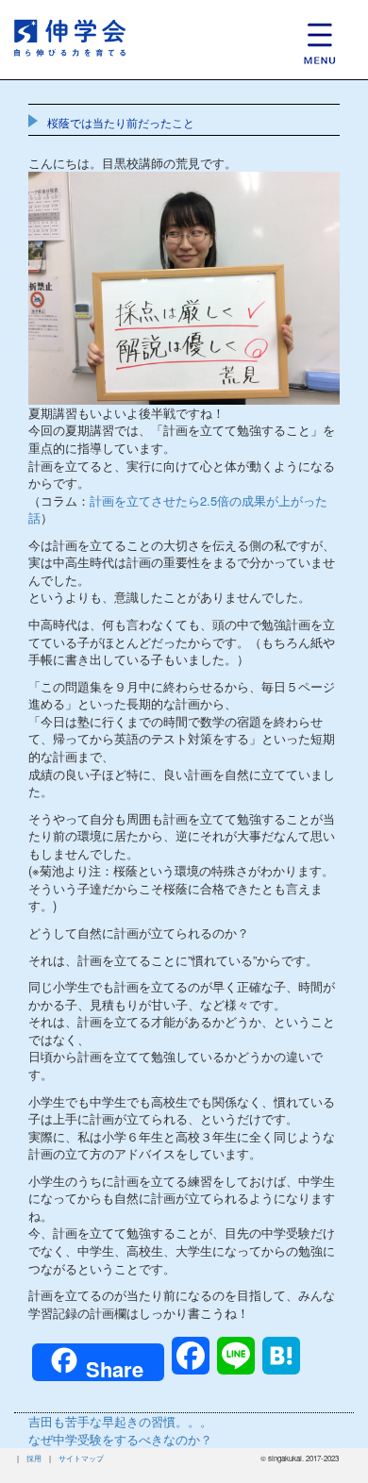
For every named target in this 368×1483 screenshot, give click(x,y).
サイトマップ (81, 1458)
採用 (34, 1458)
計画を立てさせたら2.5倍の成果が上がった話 (177, 509)
